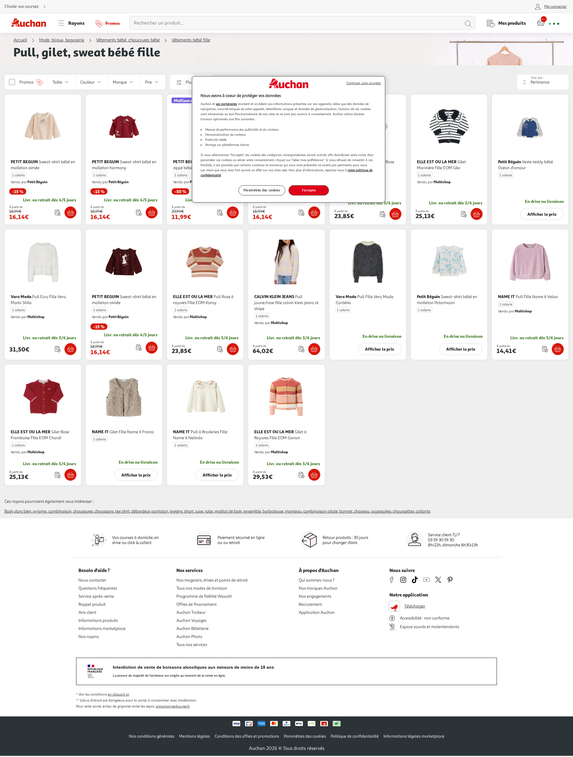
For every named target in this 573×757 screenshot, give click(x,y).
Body (8, 511)
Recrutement (310, 604)
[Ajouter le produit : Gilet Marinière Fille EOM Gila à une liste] (464, 214)
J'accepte (308, 190)
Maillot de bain (228, 511)
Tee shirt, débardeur (132, 511)
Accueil (20, 40)
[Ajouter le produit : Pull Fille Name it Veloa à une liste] (545, 349)
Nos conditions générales (151, 736)
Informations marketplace (102, 628)
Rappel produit (92, 604)
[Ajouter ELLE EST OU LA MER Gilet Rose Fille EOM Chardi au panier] (395, 214)
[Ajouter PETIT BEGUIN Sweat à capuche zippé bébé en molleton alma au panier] (233, 212)
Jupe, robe (204, 511)
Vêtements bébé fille (191, 40)
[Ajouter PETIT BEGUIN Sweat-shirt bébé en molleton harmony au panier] (152, 212)
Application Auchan (317, 612)
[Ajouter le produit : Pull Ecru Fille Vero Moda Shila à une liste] (58, 349)
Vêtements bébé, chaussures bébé (128, 40)
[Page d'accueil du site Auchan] (31, 23)
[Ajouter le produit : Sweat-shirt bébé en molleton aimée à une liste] (58, 212)
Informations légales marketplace (413, 736)
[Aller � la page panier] (548, 23)
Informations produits (98, 620)
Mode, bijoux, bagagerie (61, 40)
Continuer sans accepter (363, 83)
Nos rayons (88, 636)
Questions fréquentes (97, 588)
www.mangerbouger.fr (173, 706)
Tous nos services (191, 644)
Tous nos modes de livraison (201, 588)
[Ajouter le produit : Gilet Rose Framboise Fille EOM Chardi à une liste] (58, 475)
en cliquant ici (118, 694)
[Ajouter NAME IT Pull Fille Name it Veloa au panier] (558, 349)
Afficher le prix (542, 214)
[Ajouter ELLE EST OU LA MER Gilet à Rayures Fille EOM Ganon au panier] (314, 475)
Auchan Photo (189, 636)
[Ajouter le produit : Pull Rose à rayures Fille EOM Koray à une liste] (220, 349)
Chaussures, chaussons (93, 511)
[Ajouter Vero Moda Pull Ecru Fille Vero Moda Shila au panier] (70, 349)
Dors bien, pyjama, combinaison (43, 511)
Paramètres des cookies (262, 190)
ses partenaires (226, 104)
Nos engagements (315, 596)
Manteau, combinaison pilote (311, 511)
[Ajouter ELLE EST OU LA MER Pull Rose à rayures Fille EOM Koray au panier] (233, 349)
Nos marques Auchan (318, 588)
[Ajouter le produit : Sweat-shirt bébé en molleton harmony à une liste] (139, 212)
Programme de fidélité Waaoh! (204, 596)
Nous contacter (92, 580)
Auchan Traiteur (191, 612)
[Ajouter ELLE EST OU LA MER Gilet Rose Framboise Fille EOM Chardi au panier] (70, 475)
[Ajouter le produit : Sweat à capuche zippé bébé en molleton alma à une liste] (220, 212)
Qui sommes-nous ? (317, 580)
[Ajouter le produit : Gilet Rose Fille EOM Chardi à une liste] (383, 214)
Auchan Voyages (191, 620)
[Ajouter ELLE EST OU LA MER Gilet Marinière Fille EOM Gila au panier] (477, 214)
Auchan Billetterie (192, 628)
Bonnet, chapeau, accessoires (365, 511)
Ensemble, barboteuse (264, 511)
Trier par (537, 78)
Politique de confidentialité (355, 736)
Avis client (87, 612)
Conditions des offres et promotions (247, 736)
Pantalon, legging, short (172, 511)
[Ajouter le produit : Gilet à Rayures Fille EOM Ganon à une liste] (301, 475)
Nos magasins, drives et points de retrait (212, 580)
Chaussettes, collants (411, 511)
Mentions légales (194, 736)
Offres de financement (196, 604)
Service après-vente (96, 596)
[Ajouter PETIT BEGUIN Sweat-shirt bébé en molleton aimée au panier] (70, 212)
